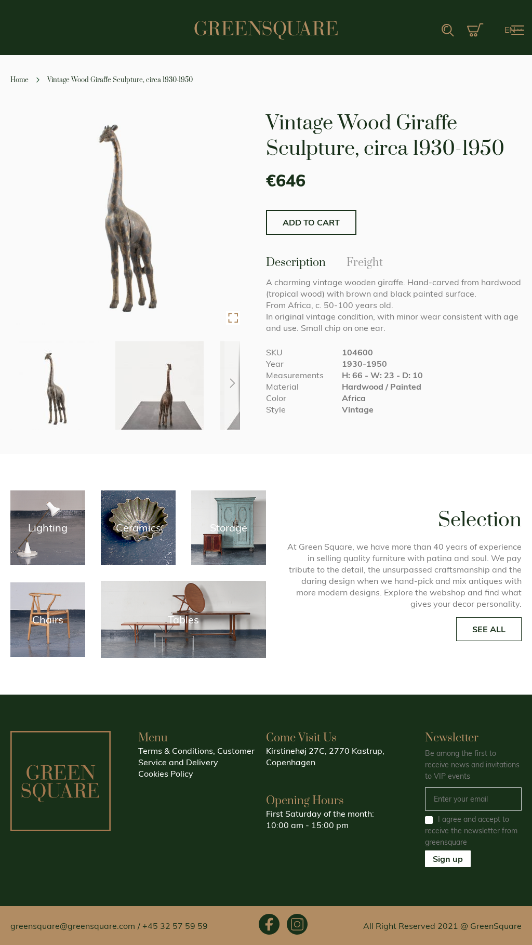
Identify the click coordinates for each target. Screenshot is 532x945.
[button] (513, 30)
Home (19, 80)
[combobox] (415, 30)
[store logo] (266, 30)
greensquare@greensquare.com (72, 926)
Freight (365, 261)
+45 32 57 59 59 (175, 926)
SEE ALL (489, 629)
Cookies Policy (165, 773)
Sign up (448, 859)
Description (296, 261)
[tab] (296, 262)
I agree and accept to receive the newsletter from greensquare (471, 831)
